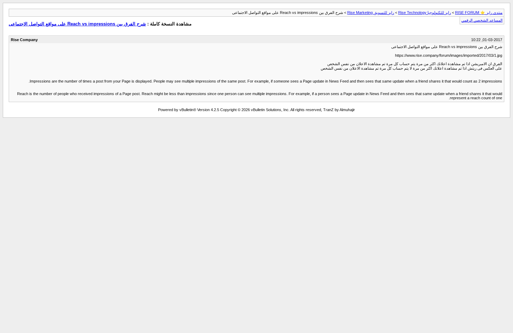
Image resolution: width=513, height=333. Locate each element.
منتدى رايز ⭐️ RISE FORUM (479, 12)
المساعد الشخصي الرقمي (482, 20)
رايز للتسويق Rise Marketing (370, 12)
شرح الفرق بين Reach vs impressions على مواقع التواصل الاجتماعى (77, 23)
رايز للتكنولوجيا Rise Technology (424, 12)
